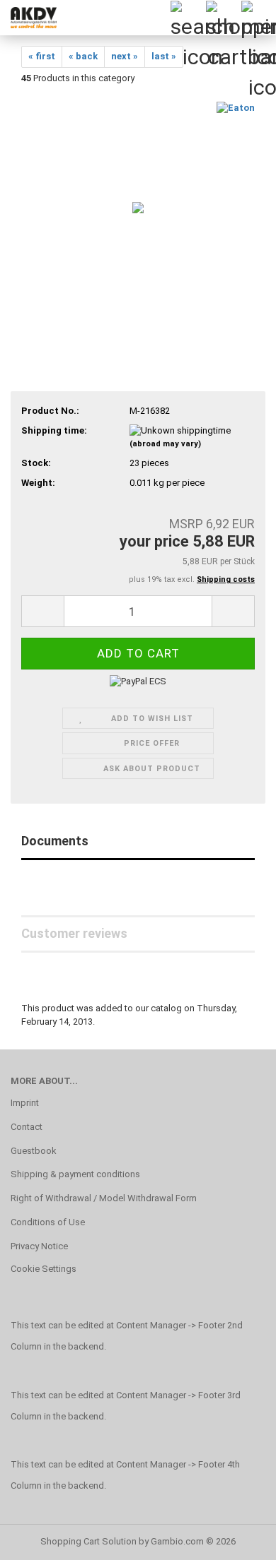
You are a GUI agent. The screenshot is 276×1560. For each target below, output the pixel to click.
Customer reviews (74, 933)
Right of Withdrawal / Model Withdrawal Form (104, 1198)
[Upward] (237, 1538)
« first (41, 56)
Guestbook (34, 1150)
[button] (42, 611)
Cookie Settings (43, 1268)
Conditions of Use (48, 1222)
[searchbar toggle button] (187, 17)
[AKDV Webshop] (28, 17)
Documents (54, 840)
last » (163, 56)
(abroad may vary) (165, 443)
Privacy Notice (39, 1246)
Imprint (25, 1102)
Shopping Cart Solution (88, 1541)
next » (124, 56)
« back (83, 56)
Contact (26, 1126)
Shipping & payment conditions (75, 1174)
